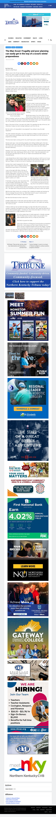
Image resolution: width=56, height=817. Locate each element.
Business (11, 38)
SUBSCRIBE (35, 6)
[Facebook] (19, 63)
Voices (39, 41)
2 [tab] (34, 27)
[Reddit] (31, 63)
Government (27, 38)
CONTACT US (39, 4)
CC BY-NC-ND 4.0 (11, 811)
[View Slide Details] (36, 20)
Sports (33, 41)
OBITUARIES (33, 4)
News (9, 41)
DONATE (40, 6)
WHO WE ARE (16, 6)
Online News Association (12, 799)
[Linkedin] (28, 63)
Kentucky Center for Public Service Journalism (35, 1)
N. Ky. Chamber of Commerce (13, 801)
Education (19, 38)
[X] (22, 63)
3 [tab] (36, 27)
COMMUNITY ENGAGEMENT (26, 6)
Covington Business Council (12, 803)
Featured (8, 47)
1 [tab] (31, 27)
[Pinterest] (25, 63)
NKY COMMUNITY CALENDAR (23, 4)
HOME (15, 4)
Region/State (25, 41)
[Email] (34, 63)
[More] (37, 63)
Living (40, 38)
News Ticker (19, 47)
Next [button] (49, 27)
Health (35, 38)
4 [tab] (39, 27)
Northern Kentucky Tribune (10, 808)
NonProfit (16, 41)
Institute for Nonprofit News (13, 798)
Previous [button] (23, 27)
